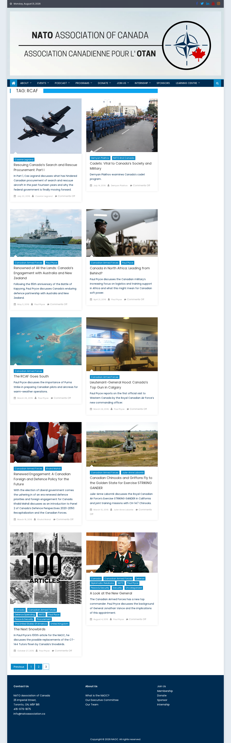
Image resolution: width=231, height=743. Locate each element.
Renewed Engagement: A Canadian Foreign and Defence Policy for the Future (42, 479)
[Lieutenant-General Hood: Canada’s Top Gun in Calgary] (122, 344)
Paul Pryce (51, 262)
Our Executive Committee (102, 700)
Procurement (44, 619)
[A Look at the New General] (122, 552)
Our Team (91, 704)
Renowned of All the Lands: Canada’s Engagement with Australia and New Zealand (43, 273)
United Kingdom (59, 623)
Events (41, 83)
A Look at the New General (111, 593)
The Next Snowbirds (29, 629)
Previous (19, 667)
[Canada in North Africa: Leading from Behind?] (122, 233)
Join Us (121, 83)
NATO (42, 614)
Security (117, 587)
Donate (103, 83)
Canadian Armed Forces (28, 262)
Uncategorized (134, 587)
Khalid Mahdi (53, 468)
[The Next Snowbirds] (46, 568)
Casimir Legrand (24, 159)
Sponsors (163, 83)
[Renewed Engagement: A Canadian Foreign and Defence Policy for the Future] (46, 442)
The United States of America (31, 623)
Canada (20, 609)
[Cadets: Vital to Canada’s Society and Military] (122, 125)
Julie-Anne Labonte (123, 509)
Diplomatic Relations (102, 583)
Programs (82, 83)
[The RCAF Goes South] (46, 341)
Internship (141, 83)
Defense (140, 578)
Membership (165, 691)
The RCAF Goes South (31, 376)
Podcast (61, 83)
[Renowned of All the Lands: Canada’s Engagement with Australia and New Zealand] (46, 233)
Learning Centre (186, 83)
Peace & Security (24, 619)
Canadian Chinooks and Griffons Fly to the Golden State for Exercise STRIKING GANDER (121, 483)
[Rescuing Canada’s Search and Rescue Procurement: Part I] (46, 126)
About (24, 83)
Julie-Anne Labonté (132, 472)
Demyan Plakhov (100, 157)
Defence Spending (25, 614)
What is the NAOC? (97, 695)
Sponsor (162, 700)
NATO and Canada (123, 157)
